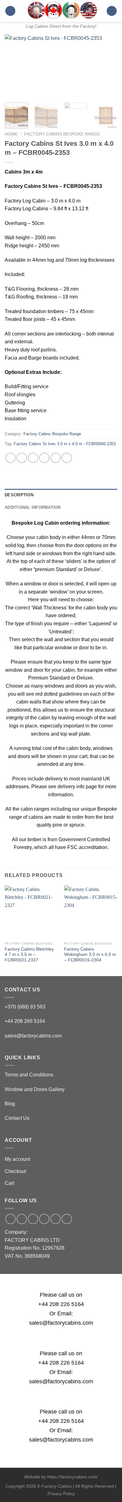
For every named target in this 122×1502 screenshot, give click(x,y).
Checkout (15, 1171)
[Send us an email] (33, 1219)
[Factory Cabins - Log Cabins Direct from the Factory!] (61, 10)
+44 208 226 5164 (61, 1304)
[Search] (112, 11)
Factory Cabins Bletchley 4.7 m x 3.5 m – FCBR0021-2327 (29, 954)
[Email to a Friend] (44, 458)
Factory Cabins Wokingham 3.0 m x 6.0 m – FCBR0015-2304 (90, 954)
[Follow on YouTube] (67, 1219)
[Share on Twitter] (33, 458)
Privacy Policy (61, 1493)
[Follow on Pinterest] (55, 1219)
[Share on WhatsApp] (10, 458)
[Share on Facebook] (22, 458)
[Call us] (44, 1219)
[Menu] (10, 11)
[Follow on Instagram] (22, 1219)
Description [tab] (19, 495)
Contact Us (17, 1118)
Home (11, 134)
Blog (10, 1103)
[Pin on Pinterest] (55, 458)
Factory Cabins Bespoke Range (62, 134)
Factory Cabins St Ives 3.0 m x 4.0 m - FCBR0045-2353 (65, 443)
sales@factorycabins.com (33, 1035)
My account (17, 1159)
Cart (9, 1183)
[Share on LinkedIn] (67, 458)
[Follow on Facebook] (10, 1219)
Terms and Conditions (29, 1074)
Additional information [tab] (33, 507)
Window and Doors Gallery (34, 1089)
